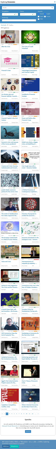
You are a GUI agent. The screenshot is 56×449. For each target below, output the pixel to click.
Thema (22, 11)
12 (32, 413)
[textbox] (19, 20)
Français (48, 16)
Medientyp (5, 17)
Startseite (3, 25)
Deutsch (42, 13)
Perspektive (5, 11)
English (48, 13)
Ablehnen (6, 446)
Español (42, 16)
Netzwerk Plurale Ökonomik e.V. (10, 426)
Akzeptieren (14, 446)
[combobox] (19, 20)
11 (29, 413)
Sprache (40, 11)
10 (26, 413)
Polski (41, 19)
